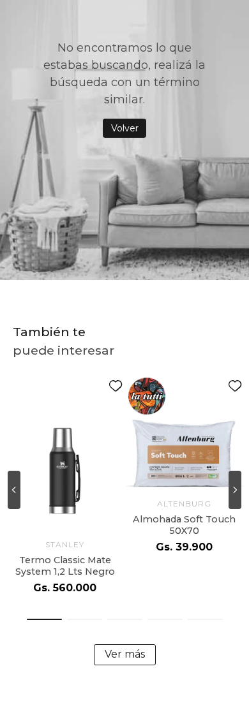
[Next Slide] (235, 490)
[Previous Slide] (14, 490)
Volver (125, 128)
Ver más (125, 654)
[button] (44, 619)
